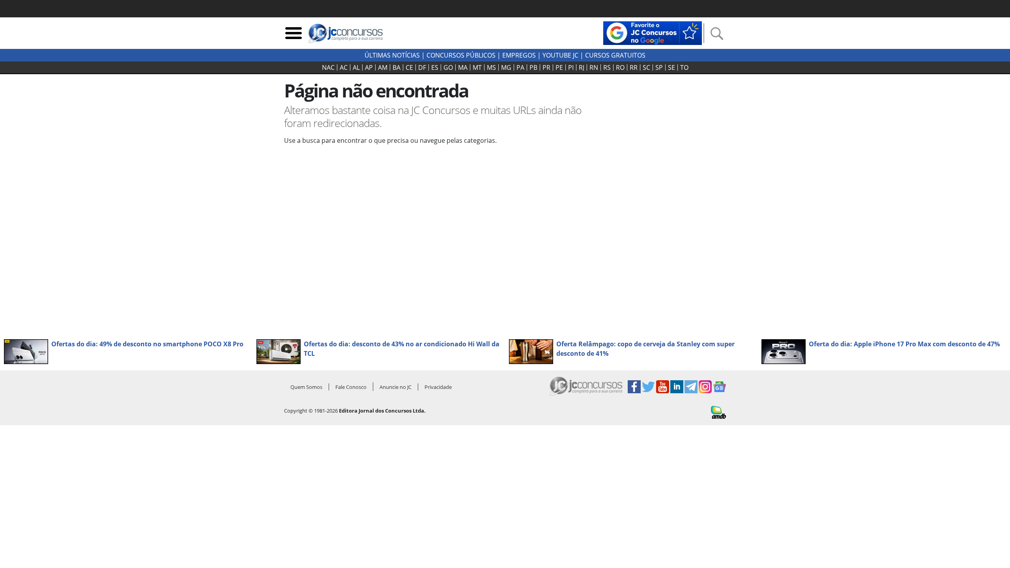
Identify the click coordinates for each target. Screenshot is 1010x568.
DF (422, 67)
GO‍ (448, 67)
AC (344, 67)
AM (382, 67)
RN (593, 67)
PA (520, 67)
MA (463, 67)
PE (559, 67)
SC (646, 67)
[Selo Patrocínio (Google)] (652, 32)
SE (671, 67)
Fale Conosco (351, 386)
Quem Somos (306, 386)
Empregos (519, 55)
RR (634, 67)
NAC (328, 67)
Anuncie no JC (395, 386)
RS (607, 67)
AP (369, 67)
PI (571, 67)
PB (533, 67)
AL (356, 67)
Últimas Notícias (392, 55)
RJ (581, 67)
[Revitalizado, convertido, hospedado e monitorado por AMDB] (718, 411)
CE (409, 67)
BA (396, 67)
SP (659, 67)
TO (684, 67)
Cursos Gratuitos (615, 55)
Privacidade (438, 386)
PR (546, 67)
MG (506, 67)
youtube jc (560, 55)
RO (620, 67)
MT (477, 67)
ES (434, 67)
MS (491, 67)
